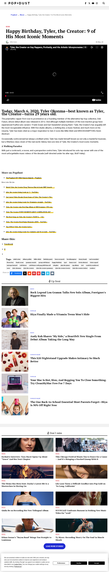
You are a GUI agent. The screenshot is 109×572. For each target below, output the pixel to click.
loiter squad (94, 262)
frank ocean (19, 262)
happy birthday (57, 262)
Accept (96, 563)
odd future (23, 265)
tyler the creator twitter (80, 268)
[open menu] (5, 3)
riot (82, 265)
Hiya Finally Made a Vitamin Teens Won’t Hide (60, 314)
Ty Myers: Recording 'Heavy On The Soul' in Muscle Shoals (80, 538)
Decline (79, 563)
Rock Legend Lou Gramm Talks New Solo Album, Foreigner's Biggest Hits (68, 294)
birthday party (48, 259)
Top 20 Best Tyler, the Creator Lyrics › (19, 227)
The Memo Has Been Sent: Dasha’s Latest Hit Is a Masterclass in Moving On (25, 484)
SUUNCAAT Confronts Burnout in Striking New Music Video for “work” (81, 511)
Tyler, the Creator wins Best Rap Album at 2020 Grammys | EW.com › (29, 207)
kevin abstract (83, 262)
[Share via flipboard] (38, 273)
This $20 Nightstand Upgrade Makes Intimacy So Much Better (65, 359)
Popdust (14, 15)
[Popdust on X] (89, 3)
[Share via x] (25, 273)
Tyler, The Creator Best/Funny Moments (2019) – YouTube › (26, 222)
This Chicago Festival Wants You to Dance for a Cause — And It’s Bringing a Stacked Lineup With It (81, 457)
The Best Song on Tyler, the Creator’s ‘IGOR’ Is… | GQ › (25, 217)
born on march (59, 259)
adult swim (16, 259)
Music (22, 15)
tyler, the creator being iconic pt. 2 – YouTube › (22, 192)
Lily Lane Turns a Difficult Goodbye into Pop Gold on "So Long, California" (80, 484)
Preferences (61, 563)
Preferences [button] (18, 566)
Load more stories (54, 546)
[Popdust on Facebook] (85, 3)
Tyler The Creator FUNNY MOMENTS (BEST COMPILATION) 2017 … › (29, 212)
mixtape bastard (12, 265)
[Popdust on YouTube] (93, 3)
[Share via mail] (52, 273)
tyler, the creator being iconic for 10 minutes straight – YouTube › (29, 202)
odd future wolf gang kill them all (40, 265)
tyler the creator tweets (62, 268)
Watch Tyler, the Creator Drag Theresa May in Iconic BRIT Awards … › (30, 187)
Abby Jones (13, 42)
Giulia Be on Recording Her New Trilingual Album (25, 510)
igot (65, 262)
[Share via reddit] (29, 273)
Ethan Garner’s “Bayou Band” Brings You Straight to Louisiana (26, 538)
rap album (75, 265)
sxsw (8, 268)
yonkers (92, 268)
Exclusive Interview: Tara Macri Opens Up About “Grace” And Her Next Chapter (24, 457)
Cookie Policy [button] (18, 564)
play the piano (65, 265)
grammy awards (31, 262)
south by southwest (92, 265)
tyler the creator (29, 268)
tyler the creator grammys (44, 268)
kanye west (72, 262)
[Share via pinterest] (34, 273)
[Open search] (103, 3)
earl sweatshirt (94, 259)
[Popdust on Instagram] (96, 3)
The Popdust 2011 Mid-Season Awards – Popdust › (24, 178)
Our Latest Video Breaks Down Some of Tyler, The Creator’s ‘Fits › (29, 197)
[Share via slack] (48, 273)
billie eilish (37, 259)
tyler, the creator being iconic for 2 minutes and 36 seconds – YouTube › (31, 232)
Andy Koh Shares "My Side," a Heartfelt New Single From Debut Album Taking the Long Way (65, 337)
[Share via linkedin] (43, 273)
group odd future (44, 262)
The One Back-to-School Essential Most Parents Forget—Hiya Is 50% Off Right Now (68, 403)
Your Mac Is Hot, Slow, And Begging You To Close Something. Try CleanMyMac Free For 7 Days (68, 381)
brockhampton (71, 259)
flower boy (10, 262)
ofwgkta (55, 265)
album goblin (27, 259)
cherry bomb (83, 259)
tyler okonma (16, 268)
